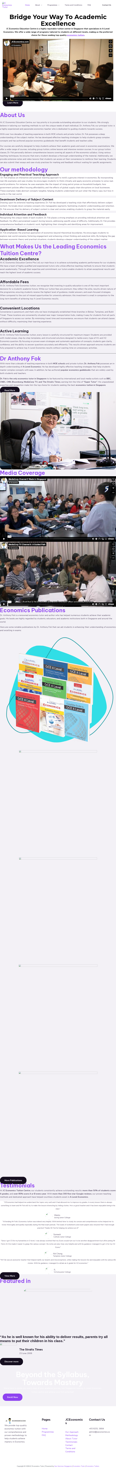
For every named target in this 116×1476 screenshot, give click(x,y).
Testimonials (71, 1442)
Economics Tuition (92, 1466)
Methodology (71, 1435)
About (37, 5)
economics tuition (75, 35)
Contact (69, 1445)
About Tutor (71, 1438)
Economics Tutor (79, 1466)
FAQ (89, 5)
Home (27, 5)
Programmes (52, 5)
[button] (41, 5)
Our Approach (71, 1432)
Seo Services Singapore (63, 1466)
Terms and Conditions (73, 5)
